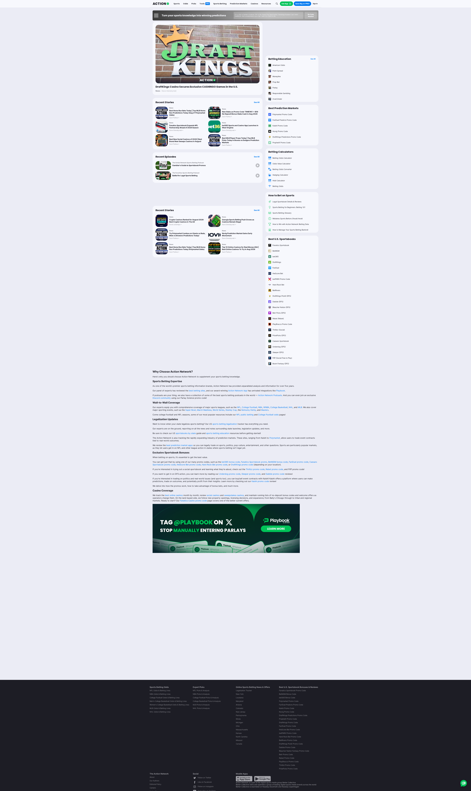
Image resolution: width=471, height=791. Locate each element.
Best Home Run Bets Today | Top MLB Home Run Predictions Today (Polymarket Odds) (187, 248)
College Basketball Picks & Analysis (207, 701)
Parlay (275, 88)
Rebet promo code (274, 469)
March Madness (204, 410)
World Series (218, 410)
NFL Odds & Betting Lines (160, 690)
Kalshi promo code (260, 481)
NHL (290, 407)
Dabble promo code (274, 474)
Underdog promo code (229, 474)
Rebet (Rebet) (278, 318)
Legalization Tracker (244, 690)
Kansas (239, 733)
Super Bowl (190, 410)
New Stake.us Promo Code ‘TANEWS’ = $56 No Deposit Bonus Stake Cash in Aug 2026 (240, 113)
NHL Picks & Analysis (201, 708)
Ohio (238, 726)
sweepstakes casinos (234, 495)
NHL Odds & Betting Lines (160, 712)
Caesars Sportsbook (281, 341)
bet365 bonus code (230, 462)
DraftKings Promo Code (288, 722)
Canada (239, 744)
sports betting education (217, 433)
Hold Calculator (279, 180)
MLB (299, 407)
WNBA (266, 407)
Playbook (280, 390)
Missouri (239, 740)
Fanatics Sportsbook (281, 245)
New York (239, 694)
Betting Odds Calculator (282, 158)
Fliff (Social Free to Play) (282, 358)
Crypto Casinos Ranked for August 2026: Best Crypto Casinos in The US (186, 221)
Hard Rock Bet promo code (214, 464)
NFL (238, 407)
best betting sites (196, 390)
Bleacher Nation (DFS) (281, 307)
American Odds (279, 65)
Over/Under (277, 99)
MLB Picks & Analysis (201, 705)
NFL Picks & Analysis (201, 690)
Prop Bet (276, 82)
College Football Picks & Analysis (206, 698)
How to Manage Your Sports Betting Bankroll (290, 230)
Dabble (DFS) (278, 302)
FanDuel (276, 268)
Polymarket (274, 438)
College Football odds (268, 414)
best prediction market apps (179, 445)
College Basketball (279, 407)
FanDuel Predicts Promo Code (285, 120)
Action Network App (237, 390)
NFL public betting (245, 414)
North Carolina (241, 737)
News (171, 108)
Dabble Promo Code (287, 747)
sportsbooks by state (186, 433)
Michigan (239, 722)
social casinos (213, 495)
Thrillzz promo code (255, 469)
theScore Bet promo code (188, 464)
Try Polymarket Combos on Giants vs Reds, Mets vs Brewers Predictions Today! (187, 234)
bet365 (276, 256)
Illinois (238, 719)
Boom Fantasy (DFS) (281, 364)
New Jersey (240, 712)
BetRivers (276, 290)
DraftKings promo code (241, 464)
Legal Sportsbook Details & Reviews (287, 202)
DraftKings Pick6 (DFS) (282, 296)
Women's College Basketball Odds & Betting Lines (169, 705)
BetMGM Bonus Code (287, 694)
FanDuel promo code (298, 462)
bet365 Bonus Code (287, 698)
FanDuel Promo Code (287, 726)
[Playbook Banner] (226, 528)
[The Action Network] (161, 4)
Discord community (162, 398)
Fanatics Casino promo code (193, 500)
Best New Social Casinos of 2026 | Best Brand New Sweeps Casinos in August (185, 140)
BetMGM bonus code (278, 462)
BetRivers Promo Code (288, 740)
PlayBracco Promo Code (282, 324)
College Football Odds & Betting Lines (165, 698)
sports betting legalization (224, 424)
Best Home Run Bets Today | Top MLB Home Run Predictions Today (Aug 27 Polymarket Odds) (187, 113)
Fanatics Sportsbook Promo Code (292, 690)
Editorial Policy (155, 784)
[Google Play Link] (262, 778)
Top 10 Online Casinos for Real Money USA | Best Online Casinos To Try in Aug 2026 (240, 248)
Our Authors (154, 781)
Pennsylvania (241, 715)
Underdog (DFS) (279, 347)
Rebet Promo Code (286, 758)
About (152, 777)
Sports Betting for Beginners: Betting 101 (289, 207)
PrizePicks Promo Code (288, 769)
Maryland (239, 701)
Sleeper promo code (251, 474)
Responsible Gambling (281, 93)
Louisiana (239, 698)
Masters (264, 410)
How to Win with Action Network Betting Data (291, 224)
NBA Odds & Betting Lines (160, 694)
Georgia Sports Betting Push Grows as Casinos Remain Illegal (238, 221)
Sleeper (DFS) (278, 352)
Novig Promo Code (280, 131)
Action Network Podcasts (270, 395)
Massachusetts (242, 730)
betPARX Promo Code (281, 279)
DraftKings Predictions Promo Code (287, 137)
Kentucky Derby (248, 410)
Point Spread (278, 71)
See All (257, 102)
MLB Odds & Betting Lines (160, 708)
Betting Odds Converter (282, 169)
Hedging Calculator (280, 175)
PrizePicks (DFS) (279, 335)
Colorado (239, 708)
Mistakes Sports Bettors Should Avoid (288, 218)
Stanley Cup (231, 410)
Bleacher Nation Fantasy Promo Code (294, 751)
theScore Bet (278, 273)
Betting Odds (278, 186)
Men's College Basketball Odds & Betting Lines (168, 701)
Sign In (315, 4)
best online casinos (174, 495)
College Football (249, 407)
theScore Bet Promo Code (289, 730)
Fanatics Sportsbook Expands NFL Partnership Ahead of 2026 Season (184, 126)
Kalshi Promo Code (280, 126)
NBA (260, 407)
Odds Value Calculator (281, 164)
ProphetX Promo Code (281, 143)
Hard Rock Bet (278, 285)
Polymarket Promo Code (282, 114)
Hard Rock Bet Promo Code (290, 737)
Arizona (239, 705)
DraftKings (277, 262)
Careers (153, 788)
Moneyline (277, 76)
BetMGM (276, 251)
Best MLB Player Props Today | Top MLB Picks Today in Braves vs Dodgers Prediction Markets (240, 140)
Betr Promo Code (286, 754)
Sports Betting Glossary (282, 213)
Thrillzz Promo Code (287, 765)
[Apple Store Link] (244, 778)
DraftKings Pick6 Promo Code (291, 744)
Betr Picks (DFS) (279, 313)
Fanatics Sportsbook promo (253, 462)
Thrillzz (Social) (279, 330)
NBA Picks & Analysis (201, 694)
